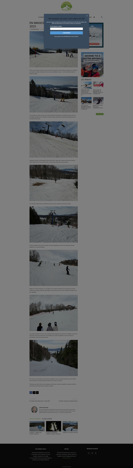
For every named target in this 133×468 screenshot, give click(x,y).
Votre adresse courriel (56, 26)
